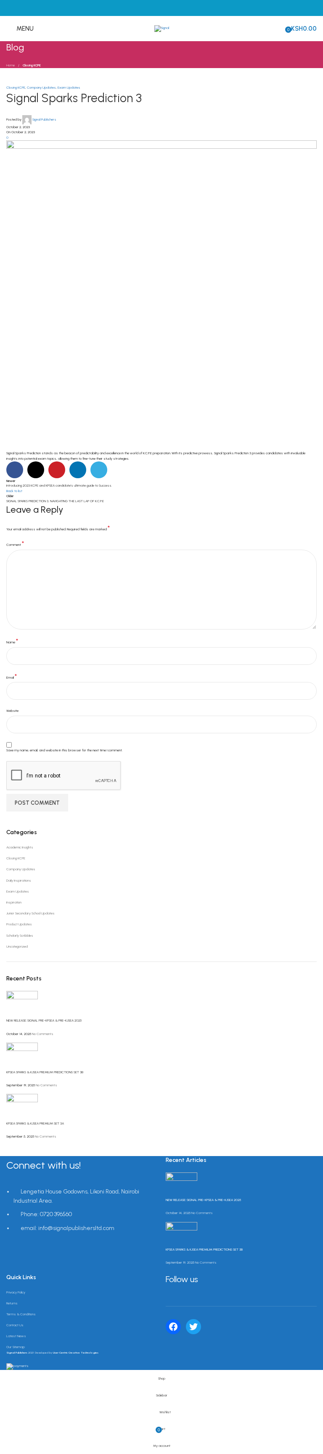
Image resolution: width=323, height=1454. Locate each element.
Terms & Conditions (21, 1314)
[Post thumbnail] (22, 1004)
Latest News (16, 1336)
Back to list (14, 491)
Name (12, 641)
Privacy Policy (15, 1292)
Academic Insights (19, 847)
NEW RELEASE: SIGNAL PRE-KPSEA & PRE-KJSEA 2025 (44, 1020)
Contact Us (15, 1325)
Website (12, 711)
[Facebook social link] (14, 469)
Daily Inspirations (18, 880)
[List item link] (81, 1214)
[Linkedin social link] (77, 469)
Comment (15, 544)
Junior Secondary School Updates (30, 913)
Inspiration (13, 902)
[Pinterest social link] (56, 469)
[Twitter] (193, 1326)
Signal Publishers (44, 119)
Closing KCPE (32, 65)
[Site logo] (161, 28)
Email (11, 676)
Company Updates (41, 87)
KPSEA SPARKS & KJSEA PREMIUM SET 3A (35, 1123)
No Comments (42, 1034)
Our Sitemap (15, 1347)
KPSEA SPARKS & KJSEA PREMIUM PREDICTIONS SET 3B (44, 1072)
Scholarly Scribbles (19, 935)
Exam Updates (69, 87)
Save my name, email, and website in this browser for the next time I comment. (64, 750)
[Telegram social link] (98, 469)
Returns (12, 1303)
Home (10, 65)
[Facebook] (173, 1326)
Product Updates (19, 924)
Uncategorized (17, 946)
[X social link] (35, 469)
